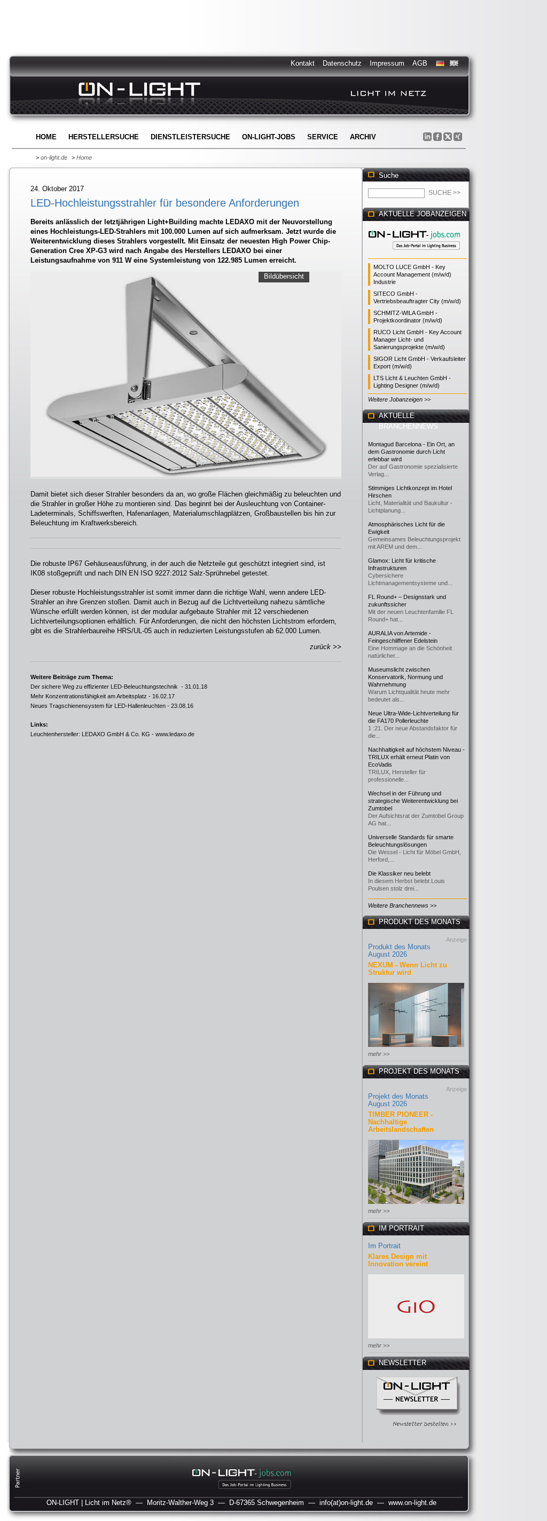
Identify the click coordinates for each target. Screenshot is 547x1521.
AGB (419, 63)
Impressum (387, 63)
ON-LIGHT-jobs (268, 137)
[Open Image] (186, 374)
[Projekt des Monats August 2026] (416, 1205)
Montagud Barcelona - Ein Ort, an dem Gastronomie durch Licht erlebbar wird (411, 451)
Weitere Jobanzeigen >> (399, 399)
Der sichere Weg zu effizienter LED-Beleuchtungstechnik (104, 686)
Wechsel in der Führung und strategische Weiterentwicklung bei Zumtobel (413, 800)
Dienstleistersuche (190, 137)
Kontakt (303, 63)
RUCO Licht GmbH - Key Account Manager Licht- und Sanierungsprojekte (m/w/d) (417, 339)
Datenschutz (342, 63)
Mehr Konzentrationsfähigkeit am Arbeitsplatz (88, 696)
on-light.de (54, 157)
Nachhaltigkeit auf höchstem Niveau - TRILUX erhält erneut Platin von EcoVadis (416, 757)
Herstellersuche (103, 137)
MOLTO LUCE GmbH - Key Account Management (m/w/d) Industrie (412, 274)
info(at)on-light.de (346, 1503)
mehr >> (378, 1054)
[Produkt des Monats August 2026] (416, 1048)
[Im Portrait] (416, 1339)
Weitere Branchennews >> (402, 905)
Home (46, 137)
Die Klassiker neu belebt (399, 873)
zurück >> (325, 647)
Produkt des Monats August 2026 (399, 950)
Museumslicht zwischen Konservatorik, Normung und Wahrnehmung (405, 677)
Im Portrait (384, 1246)
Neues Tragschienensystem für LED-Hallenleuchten (98, 706)
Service (322, 137)
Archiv (363, 137)
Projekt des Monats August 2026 (398, 1100)
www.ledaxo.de (174, 734)
